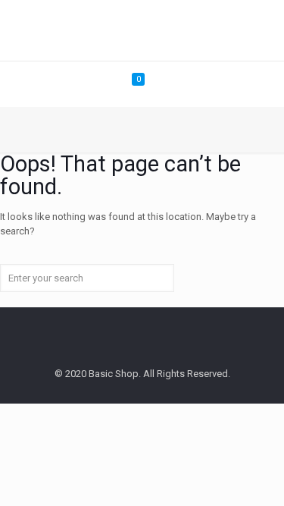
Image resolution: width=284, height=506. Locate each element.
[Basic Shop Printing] (142, 30)
